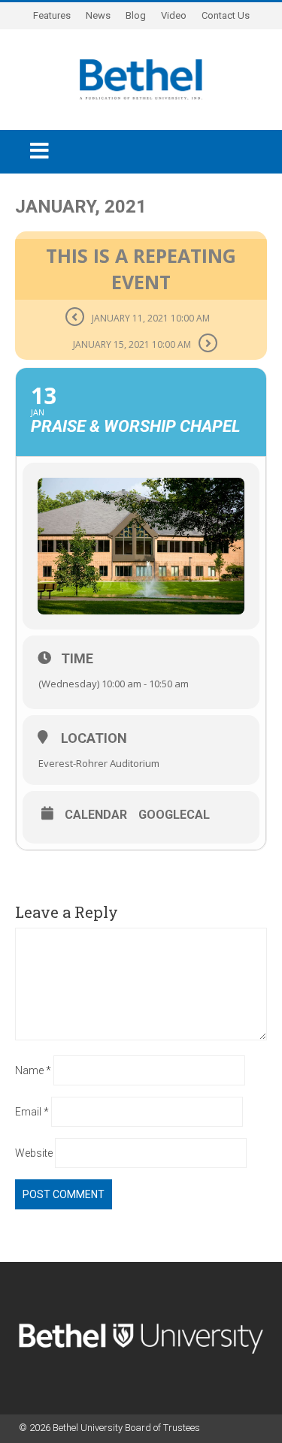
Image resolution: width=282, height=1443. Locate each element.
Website (34, 1153)
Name (33, 1070)
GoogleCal (174, 815)
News (98, 15)
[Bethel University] (141, 78)
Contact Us (226, 15)
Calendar (96, 815)
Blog (136, 15)
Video (173, 15)
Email (32, 1112)
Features (52, 15)
